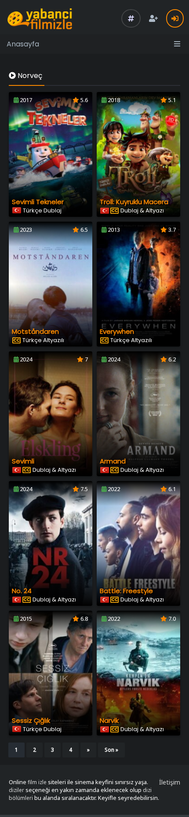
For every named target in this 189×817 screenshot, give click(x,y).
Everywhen (117, 331)
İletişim (169, 782)
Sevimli (23, 461)
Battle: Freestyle (126, 590)
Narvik (109, 720)
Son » (111, 749)
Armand (113, 461)
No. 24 (22, 590)
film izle (37, 782)
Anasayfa (23, 44)
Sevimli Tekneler (38, 201)
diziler (16, 790)
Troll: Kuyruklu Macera (134, 201)
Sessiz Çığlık (31, 720)
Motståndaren (35, 331)
